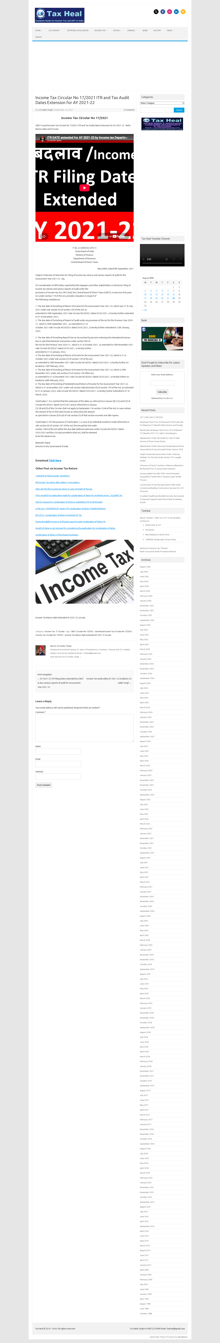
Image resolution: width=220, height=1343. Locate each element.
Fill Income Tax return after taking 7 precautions (57, 482)
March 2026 (145, 591)
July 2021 (144, 862)
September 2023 (147, 736)
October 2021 (146, 848)
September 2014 (147, 1226)
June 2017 (144, 1100)
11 (151, 294)
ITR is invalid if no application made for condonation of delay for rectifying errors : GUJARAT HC (79, 495)
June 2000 (144, 1289)
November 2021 (147, 843)
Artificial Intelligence (78, 30)
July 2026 (144, 572)
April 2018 (144, 1052)
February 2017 (146, 1119)
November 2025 (147, 610)
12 (156, 294)
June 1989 (144, 1309)
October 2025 (146, 615)
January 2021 (145, 892)
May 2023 (144, 756)
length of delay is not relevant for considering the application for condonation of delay (75, 528)
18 (151, 298)
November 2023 (147, 727)
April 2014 (144, 1231)
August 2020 (145, 916)
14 (168, 294)
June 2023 (144, 751)
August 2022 (145, 799)
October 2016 (146, 1139)
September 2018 (147, 1027)
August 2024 (145, 683)
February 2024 (146, 712)
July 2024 (144, 688)
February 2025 (146, 654)
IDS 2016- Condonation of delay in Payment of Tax (58, 515)
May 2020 (144, 930)
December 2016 (147, 1129)
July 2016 (144, 1153)
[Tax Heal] (59, 22)
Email (37, 759)
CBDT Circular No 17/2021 (82, 631)
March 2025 (145, 649)
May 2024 (144, 698)
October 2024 (146, 673)
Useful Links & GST (153, 525)
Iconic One (154, 1337)
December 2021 (147, 838)
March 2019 (145, 998)
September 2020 (147, 911)
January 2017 (145, 1124)
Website (39, 771)
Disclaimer (149, 530)
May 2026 (144, 581)
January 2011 (145, 1265)
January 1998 (145, 1294)
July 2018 (144, 1037)
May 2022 (144, 814)
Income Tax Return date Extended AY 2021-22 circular (88, 635)
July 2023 (144, 746)
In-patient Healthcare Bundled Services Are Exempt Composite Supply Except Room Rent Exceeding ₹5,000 (162, 499)
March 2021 (145, 882)
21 (168, 298)
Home (38, 30)
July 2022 (144, 804)
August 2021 (145, 858)
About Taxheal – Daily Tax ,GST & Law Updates (160, 518)
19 (156, 298)
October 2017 (146, 1081)
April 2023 (144, 761)
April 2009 (144, 1270)
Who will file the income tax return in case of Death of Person (63, 489)
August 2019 (145, 974)
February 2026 (146, 596)
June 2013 (144, 1236)
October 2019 (146, 964)
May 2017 (144, 1105)
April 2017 (144, 1110)
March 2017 (145, 1115)
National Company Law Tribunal (153, 548)
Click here (55, 460)
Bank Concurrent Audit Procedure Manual (158, 551)
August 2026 (145, 567)
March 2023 (145, 765)
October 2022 (146, 790)
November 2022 (147, 785)
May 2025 (144, 639)
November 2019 (147, 959)
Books (116, 30)
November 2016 (147, 1134)
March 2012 (145, 1246)
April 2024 (144, 702)
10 (145, 294)
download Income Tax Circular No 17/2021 (113, 631)
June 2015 (144, 1216)
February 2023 (146, 770)
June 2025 (144, 635)
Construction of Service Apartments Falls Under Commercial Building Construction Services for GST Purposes (162, 488)
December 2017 (147, 1071)
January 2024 (145, 717)
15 (174, 294)
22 (174, 298)
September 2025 (147, 620)
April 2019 (144, 993)
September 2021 (147, 853)
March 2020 (145, 940)
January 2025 (145, 659)
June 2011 (144, 1255)
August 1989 (145, 1304)
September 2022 (147, 795)
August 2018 (145, 1032)
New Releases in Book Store (157, 534)
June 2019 (144, 984)
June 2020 (144, 925)
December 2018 (147, 1013)
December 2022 (147, 780)
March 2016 (145, 1173)
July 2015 (144, 1212)
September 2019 (147, 969)
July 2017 (144, 1095)
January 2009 (145, 1275)
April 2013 (144, 1241)
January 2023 (145, 775)
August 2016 (145, 1149)
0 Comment (129, 110)
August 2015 (145, 1207)
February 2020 (146, 945)
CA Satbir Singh (45, 110)
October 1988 (146, 1313)
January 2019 (145, 1008)
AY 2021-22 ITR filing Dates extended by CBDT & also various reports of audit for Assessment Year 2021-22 (61, 682)
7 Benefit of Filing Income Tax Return (52, 476)
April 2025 (144, 644)
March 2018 (145, 1056)
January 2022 (145, 833)
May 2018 (144, 1047)
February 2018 (146, 1061)
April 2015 (144, 1221)
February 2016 (146, 1178)
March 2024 (145, 707)
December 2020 (147, 896)
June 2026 (144, 576)
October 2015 (146, 1197)
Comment (40, 712)
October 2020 (146, 906)
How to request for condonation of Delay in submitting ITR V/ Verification (69, 502)
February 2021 (146, 887)
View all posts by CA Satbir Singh (65, 657)
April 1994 (144, 1299)
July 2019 (144, 979)
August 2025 (145, 625)
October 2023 (146, 732)
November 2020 (147, 901)
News (169, 30)
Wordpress (183, 1337)
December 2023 (147, 722)
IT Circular (60, 631)
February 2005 (146, 1279)
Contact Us (144, 521)
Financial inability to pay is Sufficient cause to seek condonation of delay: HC (70, 521)
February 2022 (146, 828)
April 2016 (144, 1168)
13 (162, 294)
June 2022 (144, 809)
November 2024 (147, 669)
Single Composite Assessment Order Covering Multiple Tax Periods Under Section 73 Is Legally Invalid (160, 457)
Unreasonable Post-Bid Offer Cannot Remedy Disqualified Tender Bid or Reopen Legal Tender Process (161, 476)
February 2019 (146, 1003)
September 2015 (147, 1202)
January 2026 (145, 601)
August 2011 (145, 1250)
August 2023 (145, 741)
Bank (145, 30)
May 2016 (144, 1163)
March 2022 (145, 824)
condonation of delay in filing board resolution (56, 535)
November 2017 (147, 1076)
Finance (131, 30)
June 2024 (144, 693)
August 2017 (145, 1090)
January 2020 (145, 950)
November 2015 (147, 1192)
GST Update (54, 30)
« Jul (144, 310)
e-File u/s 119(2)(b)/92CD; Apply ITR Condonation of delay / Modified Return (70, 508)
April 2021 (144, 877)
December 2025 (147, 606)
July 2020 (144, 921)
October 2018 (146, 1022)
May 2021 (144, 872)
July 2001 (144, 1284)
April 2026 (144, 586)
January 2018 (145, 1066)
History (157, 30)
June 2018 (144, 1042)
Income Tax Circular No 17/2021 (49, 635)
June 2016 (144, 1158)
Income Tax (100, 30)
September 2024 (147, 678)
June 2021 (144, 867)
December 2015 (147, 1187)
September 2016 (147, 1144)
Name (38, 746)
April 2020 (144, 935)
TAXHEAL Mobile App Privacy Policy (160, 539)
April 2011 (144, 1260)
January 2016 (145, 1182)
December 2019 (147, 955)
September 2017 (147, 1085)
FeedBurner (168, 398)
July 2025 (144, 630)
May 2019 (144, 988)
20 (162, 298)
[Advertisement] (110, 66)
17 (145, 298)
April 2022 (144, 819)
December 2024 (147, 664)
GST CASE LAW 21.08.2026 (151, 417)
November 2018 (147, 1018)
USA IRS (38, 37)
